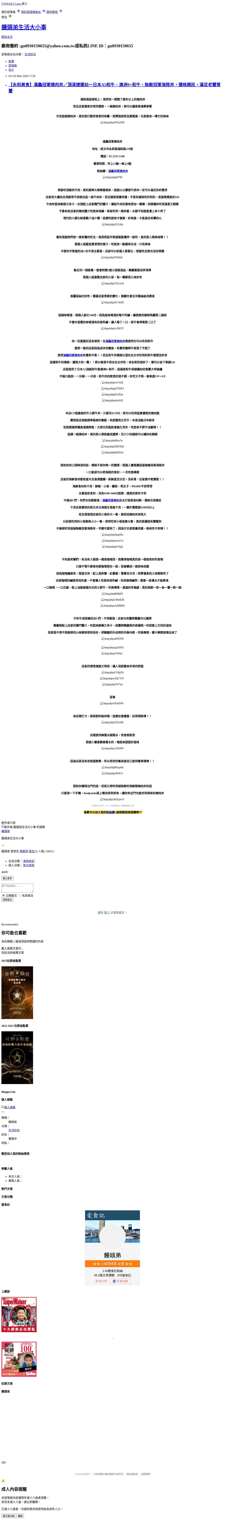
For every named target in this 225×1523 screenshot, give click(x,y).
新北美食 (28, 865)
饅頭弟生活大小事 (23, 27)
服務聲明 (145, 1474)
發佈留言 (7, 899)
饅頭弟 (5, 831)
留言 (31, 851)
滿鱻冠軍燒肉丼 (118, 171)
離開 (20, 1516)
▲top (4, 871)
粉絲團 (110, 812)
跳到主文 (7, 36)
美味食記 (28, 861)
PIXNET (86, 1474)
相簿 (11, 61)
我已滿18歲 (8, 1516)
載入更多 (7, 878)
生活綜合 (30, 54)
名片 (11, 69)
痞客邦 (24, 851)
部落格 (12, 65)
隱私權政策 (132, 1474)
